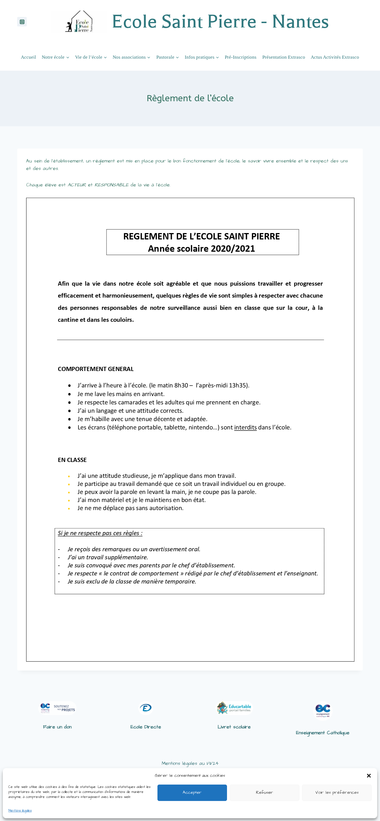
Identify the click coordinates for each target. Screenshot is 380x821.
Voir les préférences (337, 792)
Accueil (28, 57)
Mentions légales (20, 810)
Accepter (192, 792)
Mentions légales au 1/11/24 (190, 763)
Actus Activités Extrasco (335, 57)
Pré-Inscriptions (240, 57)
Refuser (264, 792)
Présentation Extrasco (283, 57)
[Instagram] (22, 21)
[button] (369, 775)
